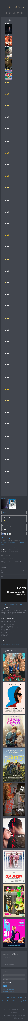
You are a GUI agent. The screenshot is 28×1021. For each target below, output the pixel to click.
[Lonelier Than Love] (8, 335)
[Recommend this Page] (10, 534)
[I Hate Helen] (8, 406)
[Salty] (8, 465)
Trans (14, 1000)
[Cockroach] (8, 75)
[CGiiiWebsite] (14, 13)
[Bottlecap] (8, 383)
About (7, 997)
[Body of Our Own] (8, 229)
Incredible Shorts (21, 542)
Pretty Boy (6, 538)
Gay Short (4, 512)
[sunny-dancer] (14, 764)
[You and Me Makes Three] (8, 240)
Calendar (13, 997)
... (4, 962)
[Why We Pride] (8, 488)
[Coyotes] (8, 170)
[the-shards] (14, 667)
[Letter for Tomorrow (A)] (8, 347)
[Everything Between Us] (8, 217)
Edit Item (3, 498)
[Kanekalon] (8, 370)
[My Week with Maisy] (8, 88)
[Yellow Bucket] (8, 265)
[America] (8, 193)
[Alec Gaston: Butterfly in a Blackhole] (8, 29)
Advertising (19, 997)
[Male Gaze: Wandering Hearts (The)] (8, 40)
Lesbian (7, 1000)
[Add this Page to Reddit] (5, 534)
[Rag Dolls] (8, 394)
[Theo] (8, 476)
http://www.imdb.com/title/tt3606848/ (10, 644)
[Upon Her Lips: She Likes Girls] (8, 147)
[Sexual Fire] (8, 52)
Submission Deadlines (9, 964)
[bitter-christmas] (14, 698)
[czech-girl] (14, 731)
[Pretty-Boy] (12, 504)
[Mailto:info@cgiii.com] (21, 13)
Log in (5, 986)
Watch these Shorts (11, 542)
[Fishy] (8, 252)
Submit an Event (7, 960)
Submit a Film (7, 957)
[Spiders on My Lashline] (8, 358)
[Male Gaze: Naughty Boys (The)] (8, 134)
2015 (2, 544)
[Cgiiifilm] (6, 13)
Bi (11, 1000)
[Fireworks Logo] (14, 6)
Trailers (24, 1000)
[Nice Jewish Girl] (8, 324)
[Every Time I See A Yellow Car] (8, 111)
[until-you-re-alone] (14, 799)
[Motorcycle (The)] (8, 206)
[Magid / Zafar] (8, 181)
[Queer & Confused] (8, 276)
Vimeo (21, 604)
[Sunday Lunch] (8, 158)
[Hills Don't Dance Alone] (8, 63)
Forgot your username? (8, 991)
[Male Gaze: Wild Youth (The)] (8, 442)
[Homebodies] (8, 429)
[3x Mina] (8, 299)
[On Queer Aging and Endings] (8, 288)
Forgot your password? (8, 989)
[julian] (14, 832)
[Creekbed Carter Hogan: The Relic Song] (8, 417)
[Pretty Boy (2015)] (5, 504)
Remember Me (6, 982)
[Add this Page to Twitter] (7, 534)
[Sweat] (8, 311)
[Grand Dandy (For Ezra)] (8, 453)
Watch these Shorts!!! (12, 1002)
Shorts (19, 1000)
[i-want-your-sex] (14, 932)
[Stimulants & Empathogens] (8, 99)
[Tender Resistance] (8, 122)
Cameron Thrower (13, 604)
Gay (3, 1000)
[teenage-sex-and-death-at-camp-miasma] (14, 866)
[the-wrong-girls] (14, 900)
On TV (20, 1002)
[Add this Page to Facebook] (3, 534)
